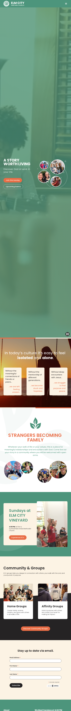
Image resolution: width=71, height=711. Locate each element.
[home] (14, 3)
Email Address (15, 657)
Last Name (14, 674)
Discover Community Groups (35, 628)
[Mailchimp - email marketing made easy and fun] (53, 686)
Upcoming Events (13, 186)
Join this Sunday (13, 180)
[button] (66, 3)
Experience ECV (17, 537)
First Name (14, 666)
